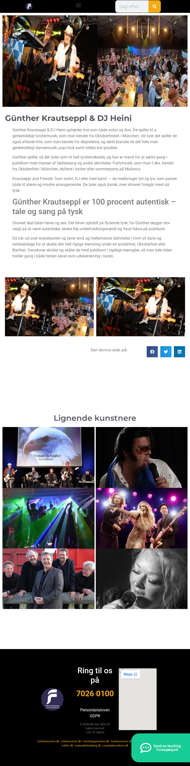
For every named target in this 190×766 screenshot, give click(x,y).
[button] (78, 5)
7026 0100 (95, 693)
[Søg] (154, 6)
